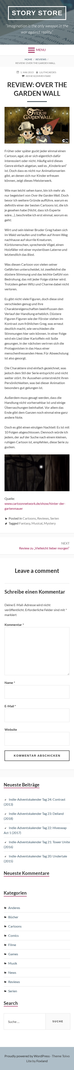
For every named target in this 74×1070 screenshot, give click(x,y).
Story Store (37, 13)
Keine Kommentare (38, 76)
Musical (37, 523)
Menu (41, 50)
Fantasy (24, 523)
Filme (12, 945)
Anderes (14, 908)
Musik (12, 963)
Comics (13, 935)
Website (11, 729)
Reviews (43, 518)
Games (13, 954)
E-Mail (10, 706)
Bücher (13, 917)
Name (10, 682)
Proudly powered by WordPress (27, 1056)
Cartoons (29, 518)
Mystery (50, 523)
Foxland (42, 1061)
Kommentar (14, 624)
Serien (54, 518)
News (12, 972)
